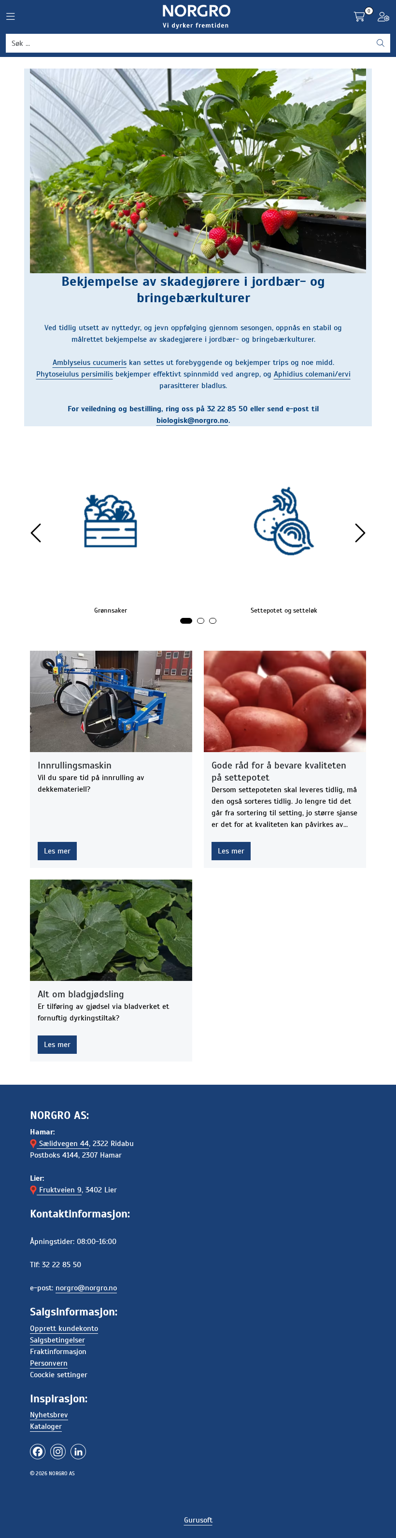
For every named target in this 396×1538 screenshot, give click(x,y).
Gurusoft (198, 1520)
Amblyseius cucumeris (90, 362)
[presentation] (37, 533)
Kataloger (46, 1426)
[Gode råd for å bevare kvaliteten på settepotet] (285, 701)
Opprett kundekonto (64, 1328)
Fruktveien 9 (59, 1190)
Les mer (57, 851)
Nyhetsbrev (49, 1415)
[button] (186, 621)
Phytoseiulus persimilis (74, 374)
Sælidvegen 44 (63, 1143)
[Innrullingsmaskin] (111, 701)
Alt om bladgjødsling (81, 994)
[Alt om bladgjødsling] (111, 930)
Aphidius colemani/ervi (312, 374)
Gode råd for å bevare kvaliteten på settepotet (279, 771)
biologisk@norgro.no (192, 420)
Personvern (49, 1363)
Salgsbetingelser (57, 1340)
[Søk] (380, 43)
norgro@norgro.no (86, 1288)
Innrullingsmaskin (75, 765)
